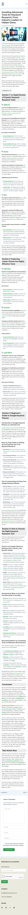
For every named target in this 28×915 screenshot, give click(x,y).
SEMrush (18, 58)
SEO (18, 43)
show (9, 90)
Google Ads (21, 429)
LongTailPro (12, 66)
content (9, 113)
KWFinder (19, 65)
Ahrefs (23, 58)
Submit (4, 881)
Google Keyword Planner (8, 72)
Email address (5, 867)
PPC (5, 113)
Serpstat (4, 66)
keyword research (6, 45)
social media (15, 113)
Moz (5, 59)
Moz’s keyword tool (18, 229)
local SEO (14, 215)
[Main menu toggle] (26, 3)
